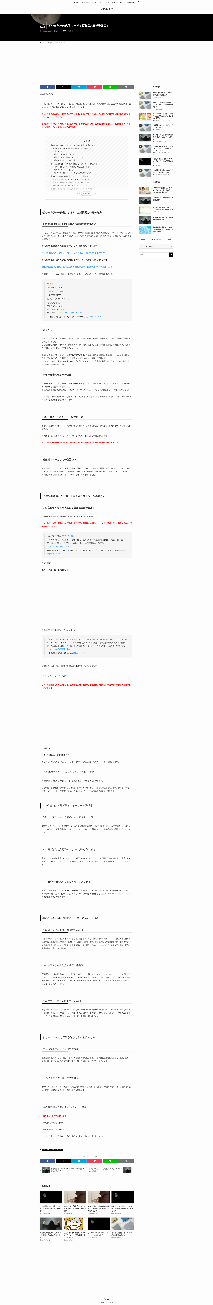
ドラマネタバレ (106, 9)
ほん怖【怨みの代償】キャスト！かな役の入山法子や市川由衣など (73, 253)
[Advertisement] (106, 61)
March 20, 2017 (80, 653)
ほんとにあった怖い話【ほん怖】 (52, 31)
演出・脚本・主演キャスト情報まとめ (69, 157)
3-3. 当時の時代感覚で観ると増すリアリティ (72, 185)
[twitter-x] (105, 1299)
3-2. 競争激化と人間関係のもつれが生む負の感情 (73, 182)
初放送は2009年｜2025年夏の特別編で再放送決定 (73, 148)
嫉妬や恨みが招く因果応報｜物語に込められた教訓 (72, 189)
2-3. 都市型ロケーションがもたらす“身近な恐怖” (73, 173)
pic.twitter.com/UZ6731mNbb (58, 649)
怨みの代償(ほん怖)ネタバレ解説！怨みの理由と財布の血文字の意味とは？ (77, 267)
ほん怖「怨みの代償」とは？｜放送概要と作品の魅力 (73, 145)
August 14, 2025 (53, 554)
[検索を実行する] (171, 254)
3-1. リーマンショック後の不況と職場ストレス (72, 179)
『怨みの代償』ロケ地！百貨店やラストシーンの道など (74, 164)
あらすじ (59, 151)
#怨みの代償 (68, 536)
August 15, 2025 (94, 317)
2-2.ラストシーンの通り (64, 170)
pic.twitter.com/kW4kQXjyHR (58, 546)
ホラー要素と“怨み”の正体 (65, 154)
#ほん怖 (61, 309)
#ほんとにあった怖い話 (56, 292)
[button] (47, 87)
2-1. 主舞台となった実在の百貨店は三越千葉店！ (73, 167)
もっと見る (87, 193)
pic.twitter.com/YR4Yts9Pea (73, 313)
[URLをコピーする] (126, 87)
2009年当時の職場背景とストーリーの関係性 (70, 176)
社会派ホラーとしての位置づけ (67, 160)
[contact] (108, 1299)
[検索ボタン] (138, 2)
